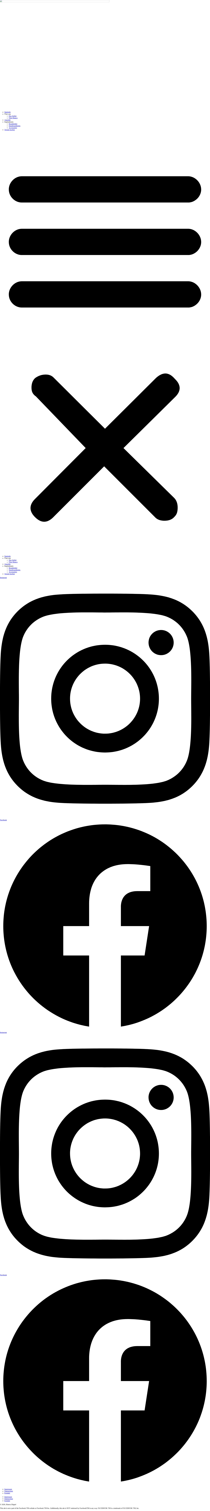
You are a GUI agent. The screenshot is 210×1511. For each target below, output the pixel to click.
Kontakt (7, 1493)
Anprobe (7, 120)
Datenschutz (8, 1491)
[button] (105, 343)
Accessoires (13, 128)
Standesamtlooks (14, 126)
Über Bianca (13, 118)
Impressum (8, 1489)
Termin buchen (9, 130)
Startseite (7, 112)
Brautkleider (13, 124)
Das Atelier (13, 116)
